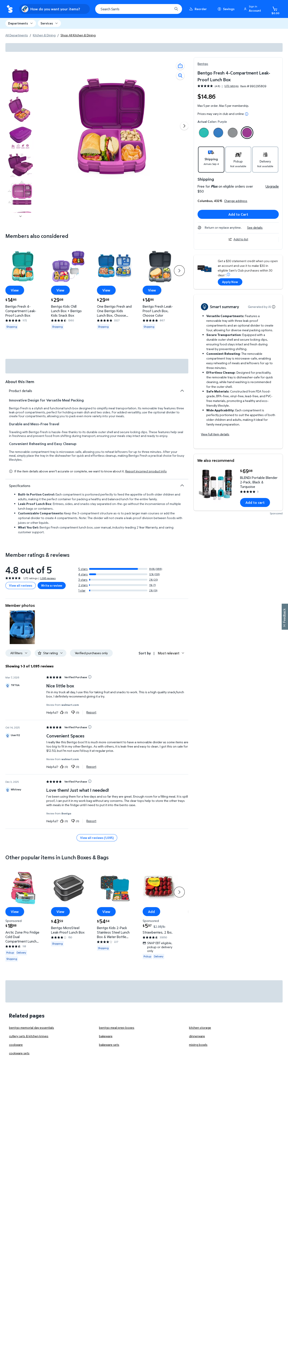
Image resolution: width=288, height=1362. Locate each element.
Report (91, 712)
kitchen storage (200, 1027)
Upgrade (272, 186)
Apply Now (230, 282)
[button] (253, 9)
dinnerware (197, 1036)
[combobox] (138, 9)
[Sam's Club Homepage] (9, 9)
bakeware (105, 1036)
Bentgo (203, 63)
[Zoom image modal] (180, 76)
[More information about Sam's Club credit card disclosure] (228, 274)
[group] (218, 86)
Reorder (201, 9)
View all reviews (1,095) (97, 838)
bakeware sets (109, 1044)
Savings (228, 9)
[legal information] (246, 114)
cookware (16, 1044)
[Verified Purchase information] (90, 677)
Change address (235, 201)
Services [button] (46, 23)
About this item (19, 381)
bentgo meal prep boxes (116, 1027)
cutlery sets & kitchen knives (28, 1036)
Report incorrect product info (146, 471)
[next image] (20, 216)
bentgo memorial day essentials (31, 1027)
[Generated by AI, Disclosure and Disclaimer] (273, 306)
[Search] (176, 9)
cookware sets (19, 1053)
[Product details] (182, 390)
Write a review (51, 585)
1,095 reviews (48, 578)
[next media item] (184, 126)
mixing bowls (198, 1044)
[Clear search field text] (165, 9)
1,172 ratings (231, 86)
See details (255, 227)
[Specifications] (182, 485)
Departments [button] (18, 23)
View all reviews (20, 585)
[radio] (204, 133)
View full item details (215, 434)
